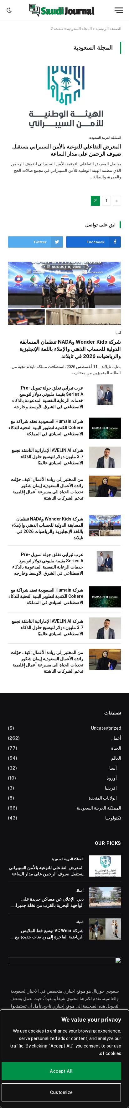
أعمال (116, 738)
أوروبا (111, 778)
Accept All (61, 1071)
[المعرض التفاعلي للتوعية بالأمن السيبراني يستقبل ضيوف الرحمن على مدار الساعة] (64, 98)
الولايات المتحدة (103, 798)
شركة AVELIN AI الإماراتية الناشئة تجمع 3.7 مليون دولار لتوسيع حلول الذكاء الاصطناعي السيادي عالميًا (47, 456)
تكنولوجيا (113, 817)
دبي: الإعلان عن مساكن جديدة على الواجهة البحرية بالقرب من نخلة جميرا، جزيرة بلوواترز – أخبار (49, 905)
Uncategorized (106, 728)
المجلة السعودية (79, 29)
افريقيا (111, 788)
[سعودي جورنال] (61, 10)
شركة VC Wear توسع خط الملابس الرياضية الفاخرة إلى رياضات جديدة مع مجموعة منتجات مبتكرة (49, 937)
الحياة (116, 748)
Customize (61, 1092)
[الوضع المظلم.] (9, 10)
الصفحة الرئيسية (108, 29)
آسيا (113, 768)
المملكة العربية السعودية (99, 808)
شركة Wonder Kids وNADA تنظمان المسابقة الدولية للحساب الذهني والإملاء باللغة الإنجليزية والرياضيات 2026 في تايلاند (70, 349)
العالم (116, 758)
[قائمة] (119, 10)
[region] (64, 1058)
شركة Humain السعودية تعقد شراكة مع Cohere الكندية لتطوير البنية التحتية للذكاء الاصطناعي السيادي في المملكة (45, 427)
